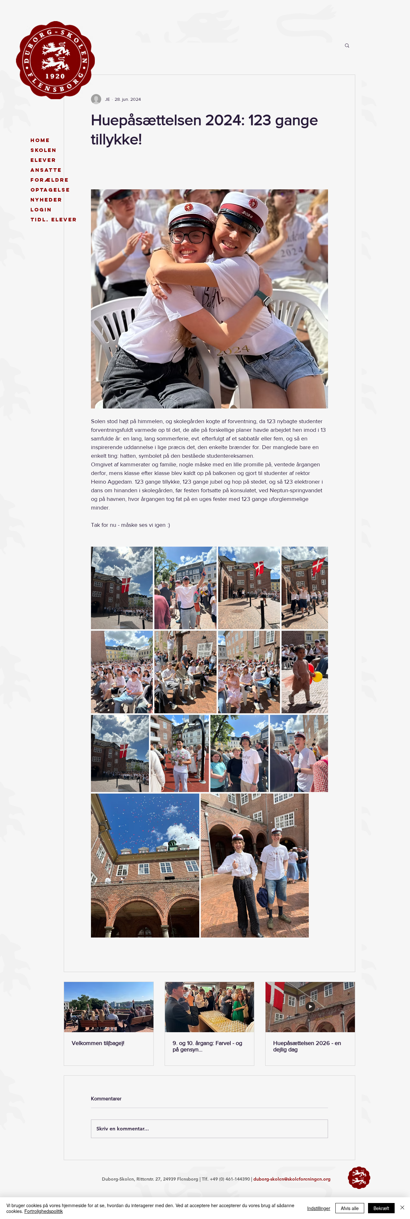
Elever (43, 160)
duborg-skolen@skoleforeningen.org (292, 1179)
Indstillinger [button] (318, 1208)
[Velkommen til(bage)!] (108, 1007)
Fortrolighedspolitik (43, 1211)
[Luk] (402, 1208)
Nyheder (46, 199)
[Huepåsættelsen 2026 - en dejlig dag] (310, 1007)
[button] (347, 45)
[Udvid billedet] (122, 588)
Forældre (49, 180)
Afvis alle (350, 1208)
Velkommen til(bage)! (98, 1043)
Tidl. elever (53, 219)
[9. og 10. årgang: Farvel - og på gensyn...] (209, 1007)
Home (40, 140)
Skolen (43, 150)
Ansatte (46, 170)
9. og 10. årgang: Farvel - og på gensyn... (207, 1046)
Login (41, 209)
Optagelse (50, 189)
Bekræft (381, 1208)
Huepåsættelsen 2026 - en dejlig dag (307, 1046)
